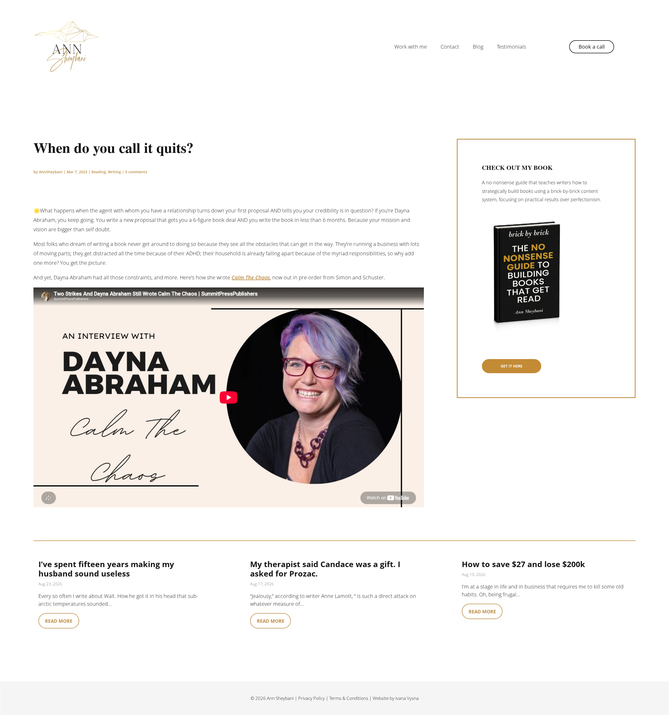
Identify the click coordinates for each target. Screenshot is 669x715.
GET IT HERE (511, 366)
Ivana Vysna (407, 698)
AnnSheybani (50, 171)
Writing (114, 171)
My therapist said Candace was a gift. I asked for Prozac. (325, 569)
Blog (478, 46)
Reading (98, 171)
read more (58, 621)
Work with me (410, 46)
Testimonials (511, 46)
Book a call (592, 46)
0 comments (136, 171)
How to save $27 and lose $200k (523, 564)
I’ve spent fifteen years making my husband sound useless (106, 569)
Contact (450, 46)
